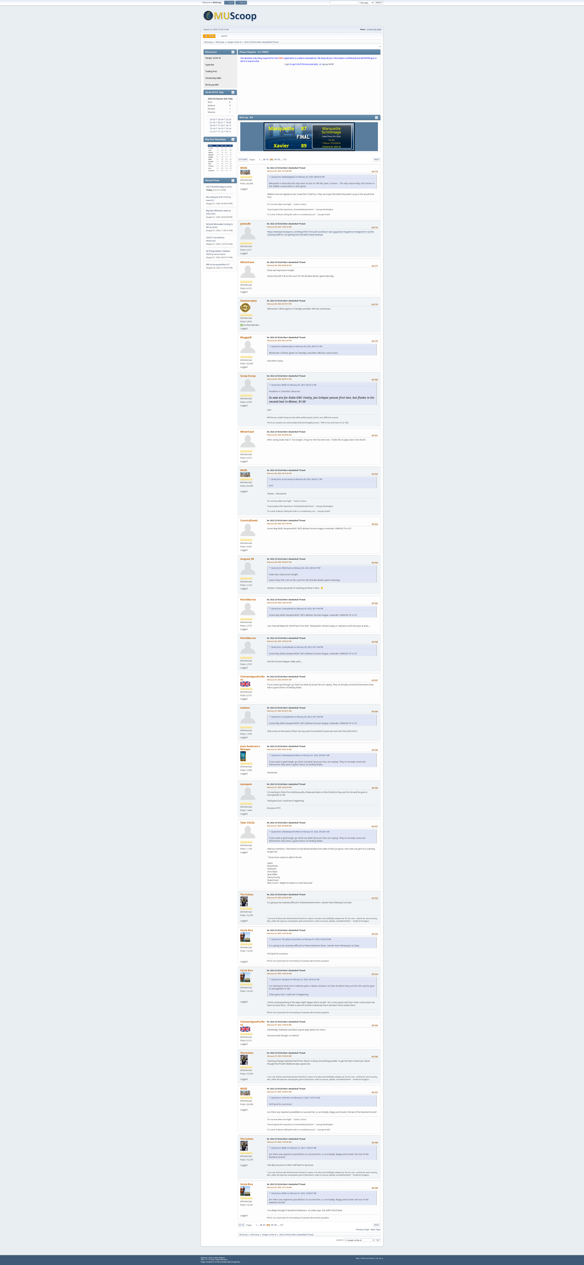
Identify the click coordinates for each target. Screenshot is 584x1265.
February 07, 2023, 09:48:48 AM (279, 826)
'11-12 (220, 131)
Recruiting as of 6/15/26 (217, 197)
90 (279, 159)
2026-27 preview (214, 237)
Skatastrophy (248, 300)
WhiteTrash (211, 241)
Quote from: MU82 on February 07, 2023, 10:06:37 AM (293, 1148)
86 (264, 159)
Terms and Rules (367, 1258)
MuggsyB (246, 337)
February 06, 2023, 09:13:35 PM (279, 473)
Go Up (241, 1225)
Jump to (340, 1240)
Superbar (209, 64)
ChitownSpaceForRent (252, 678)
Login (287, 64)
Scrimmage (331, 132)
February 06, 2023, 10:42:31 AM (279, 227)
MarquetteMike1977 (221, 264)
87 (267, 159)
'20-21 (220, 122)
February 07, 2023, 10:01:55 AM (279, 933)
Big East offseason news (217, 210)
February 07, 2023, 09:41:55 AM (279, 749)
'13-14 (228, 128)
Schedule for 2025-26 (331, 146)
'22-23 (228, 119)
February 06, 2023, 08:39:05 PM (279, 435)
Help (357, 1258)
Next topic (376, 1229)
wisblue (245, 707)
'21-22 (212, 122)
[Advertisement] (309, 90)
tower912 (210, 200)
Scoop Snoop (248, 376)
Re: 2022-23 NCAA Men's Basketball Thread (286, 168)
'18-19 (212, 125)
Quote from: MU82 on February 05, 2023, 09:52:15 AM (293, 385)
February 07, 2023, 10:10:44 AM (279, 1142)
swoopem (246, 784)
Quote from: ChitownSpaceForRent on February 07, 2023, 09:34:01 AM (300, 755)
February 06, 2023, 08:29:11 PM (279, 379)
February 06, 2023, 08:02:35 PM (279, 265)
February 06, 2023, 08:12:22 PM (279, 340)
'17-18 (220, 125)
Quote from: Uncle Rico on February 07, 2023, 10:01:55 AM (295, 1097)
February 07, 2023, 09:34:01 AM (279, 680)
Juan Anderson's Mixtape (250, 748)
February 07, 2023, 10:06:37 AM (279, 1092)
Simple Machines (221, 1259)
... (262, 159)
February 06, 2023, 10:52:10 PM (279, 603)
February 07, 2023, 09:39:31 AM (279, 711)
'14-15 (220, 128)
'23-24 (220, 119)
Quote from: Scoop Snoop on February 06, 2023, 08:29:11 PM (296, 479)
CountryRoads (249, 520)
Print (376, 159)
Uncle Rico (246, 930)
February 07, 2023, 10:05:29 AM (279, 1056)
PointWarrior (248, 599)
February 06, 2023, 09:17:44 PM (279, 523)
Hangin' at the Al (213, 58)
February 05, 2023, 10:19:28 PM (279, 171)
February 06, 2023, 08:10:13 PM (279, 304)
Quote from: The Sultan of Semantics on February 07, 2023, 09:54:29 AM (301, 939)
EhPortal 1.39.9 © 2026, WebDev (213, 1258)
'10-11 (228, 131)
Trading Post (211, 71)
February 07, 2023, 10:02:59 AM (279, 973)
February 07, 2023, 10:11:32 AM (279, 1187)
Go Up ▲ (379, 1258)
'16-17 (228, 125)
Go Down (243, 159)
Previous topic (362, 1229)
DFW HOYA (210, 214)
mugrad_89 (247, 559)
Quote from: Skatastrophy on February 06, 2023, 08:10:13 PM (296, 346)
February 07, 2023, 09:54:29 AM (279, 897)
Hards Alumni (219, 254)
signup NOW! (328, 64)
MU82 (229, 186)
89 (275, 159)
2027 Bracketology (215, 186)
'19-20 (228, 122)
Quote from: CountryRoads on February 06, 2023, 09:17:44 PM (297, 608)
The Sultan (246, 894)
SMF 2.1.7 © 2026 (207, 1259)
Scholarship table (374, 29)
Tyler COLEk (247, 822)
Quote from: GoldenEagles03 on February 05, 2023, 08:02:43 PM (297, 177)
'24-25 (212, 119)
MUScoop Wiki (212, 84)
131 (285, 159)
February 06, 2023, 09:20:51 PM (279, 562)
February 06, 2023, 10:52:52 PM (279, 641)
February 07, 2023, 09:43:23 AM (279, 787)
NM (207, 264)
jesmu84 (245, 223)
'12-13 (212, 131)
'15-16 (212, 128)
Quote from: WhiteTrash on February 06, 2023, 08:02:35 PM (295, 568)
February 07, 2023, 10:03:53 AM (279, 1025)
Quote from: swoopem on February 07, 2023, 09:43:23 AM (295, 979)
